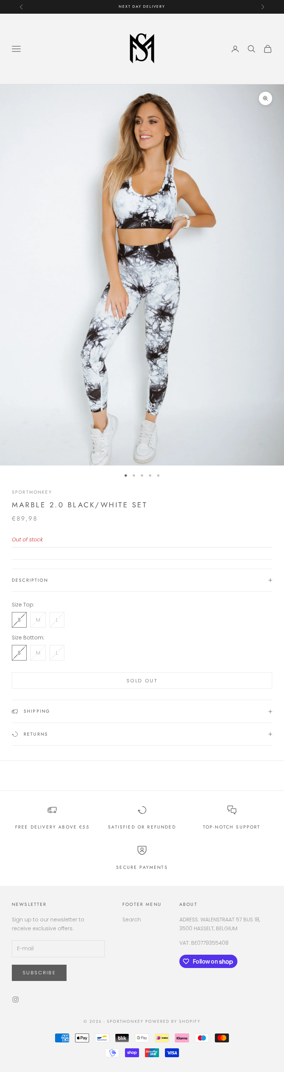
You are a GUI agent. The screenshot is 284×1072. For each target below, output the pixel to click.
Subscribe (39, 972)
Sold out (142, 680)
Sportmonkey (32, 492)
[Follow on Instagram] (15, 999)
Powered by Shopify (172, 1021)
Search (131, 919)
